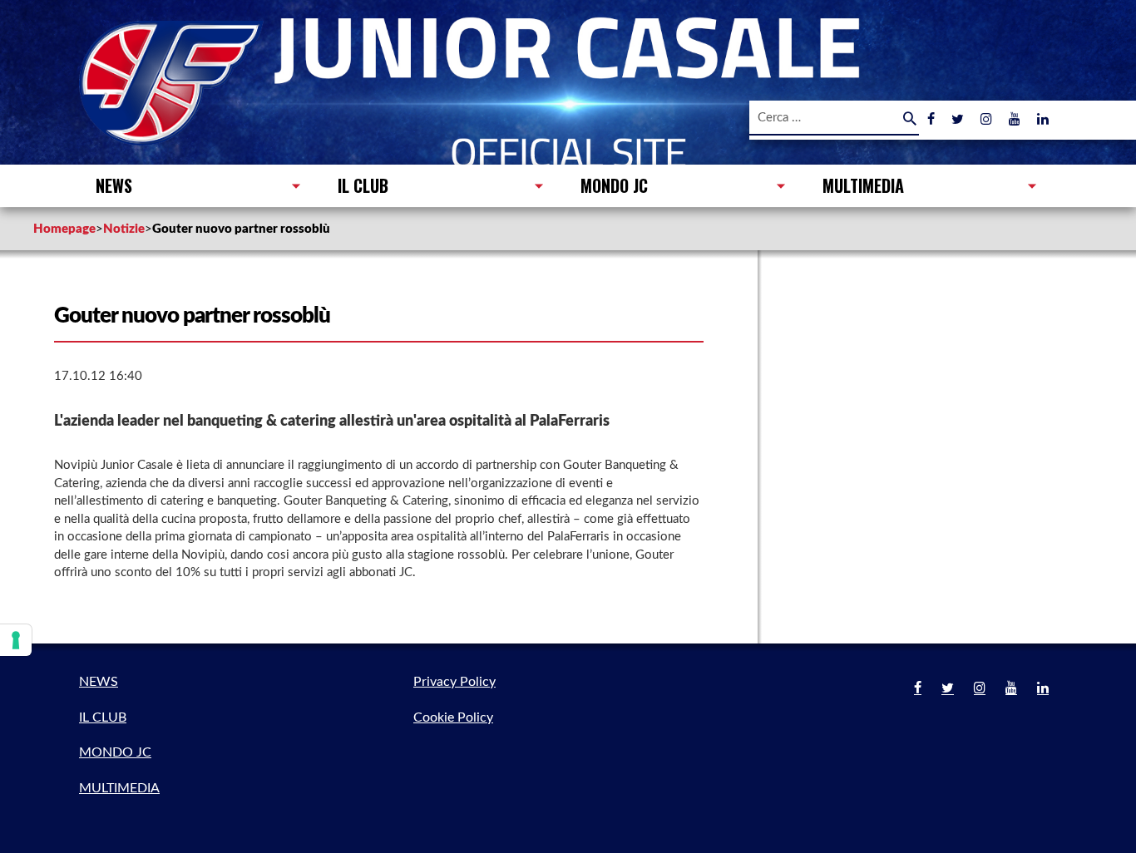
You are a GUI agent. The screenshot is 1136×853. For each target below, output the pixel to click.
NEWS (114, 185)
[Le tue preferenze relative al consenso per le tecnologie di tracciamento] (16, 640)
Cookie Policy (453, 717)
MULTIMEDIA (863, 185)
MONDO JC (614, 185)
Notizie (124, 229)
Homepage (64, 229)
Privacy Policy (454, 681)
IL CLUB (363, 185)
